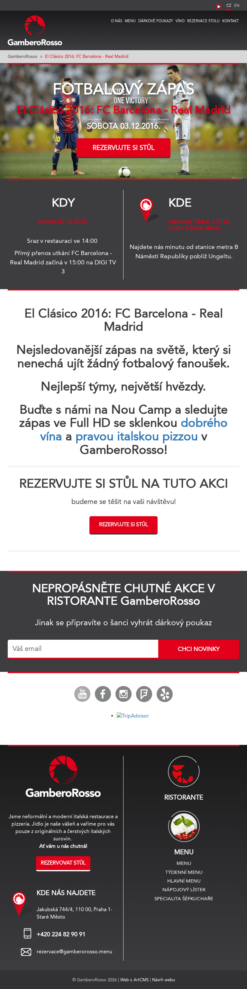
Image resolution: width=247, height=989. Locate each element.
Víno (180, 21)
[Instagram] (123, 694)
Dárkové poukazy (155, 21)
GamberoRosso (22, 56)
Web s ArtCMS (135, 979)
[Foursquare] (144, 694)
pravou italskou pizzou (137, 436)
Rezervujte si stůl (123, 147)
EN (236, 5)
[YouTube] (82, 694)
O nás (116, 21)
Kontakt (230, 21)
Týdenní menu (184, 872)
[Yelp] (165, 694)
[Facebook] (103, 694)
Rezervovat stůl (63, 863)
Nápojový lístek (184, 889)
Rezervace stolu (203, 21)
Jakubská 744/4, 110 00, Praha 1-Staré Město (200, 225)
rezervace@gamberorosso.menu (74, 951)
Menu (130, 21)
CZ (228, 5)
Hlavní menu (184, 881)
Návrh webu (163, 979)
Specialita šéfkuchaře (183, 898)
